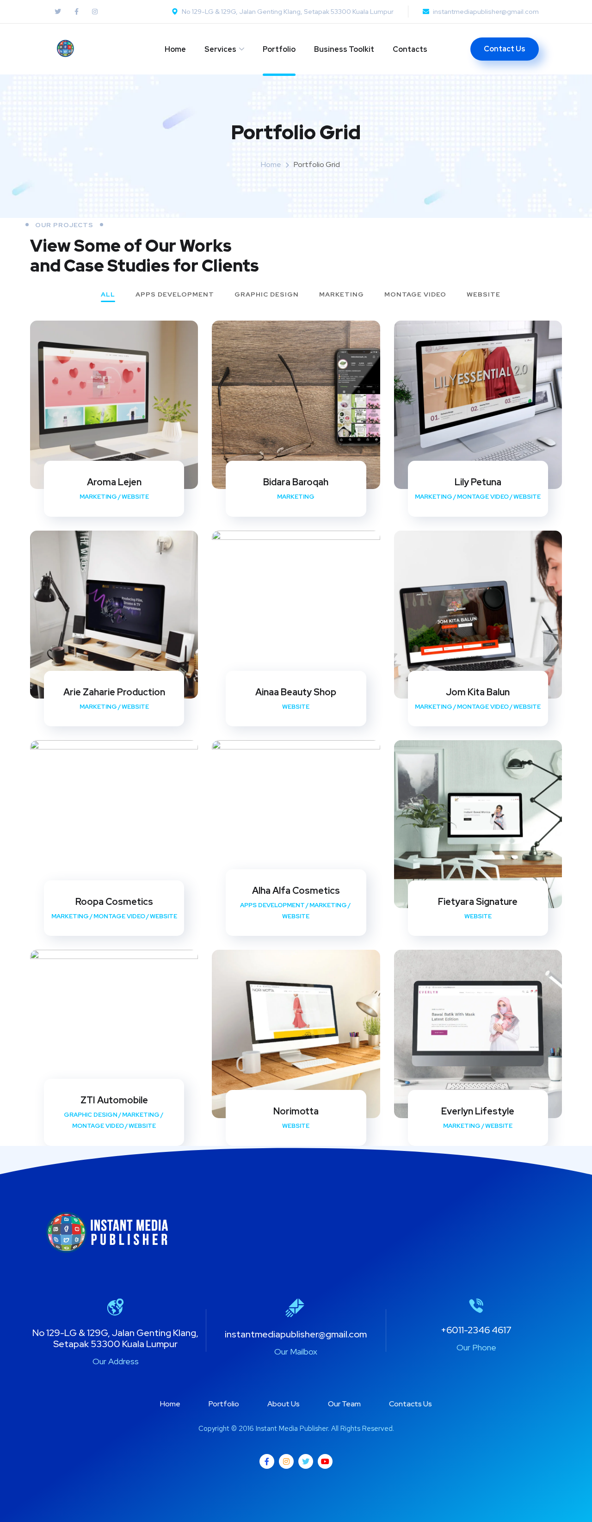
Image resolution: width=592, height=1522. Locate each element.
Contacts (410, 49)
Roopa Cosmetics (114, 902)
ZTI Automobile (114, 1100)
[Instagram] (286, 1461)
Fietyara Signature (478, 902)
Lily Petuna (478, 482)
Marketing (341, 294)
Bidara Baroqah (295, 482)
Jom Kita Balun (478, 692)
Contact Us (504, 49)
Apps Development (175, 294)
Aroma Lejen (114, 482)
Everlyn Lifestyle (477, 1111)
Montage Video (415, 294)
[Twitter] (305, 1461)
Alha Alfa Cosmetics (296, 891)
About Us (283, 1404)
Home (175, 49)
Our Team (344, 1404)
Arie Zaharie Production (114, 692)
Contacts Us (410, 1404)
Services (220, 49)
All (108, 294)
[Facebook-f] (266, 1461)
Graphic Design (266, 294)
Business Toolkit (344, 49)
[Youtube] (325, 1461)
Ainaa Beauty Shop (295, 692)
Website (483, 294)
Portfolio (279, 49)
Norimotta (296, 1111)
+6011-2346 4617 (476, 1330)
